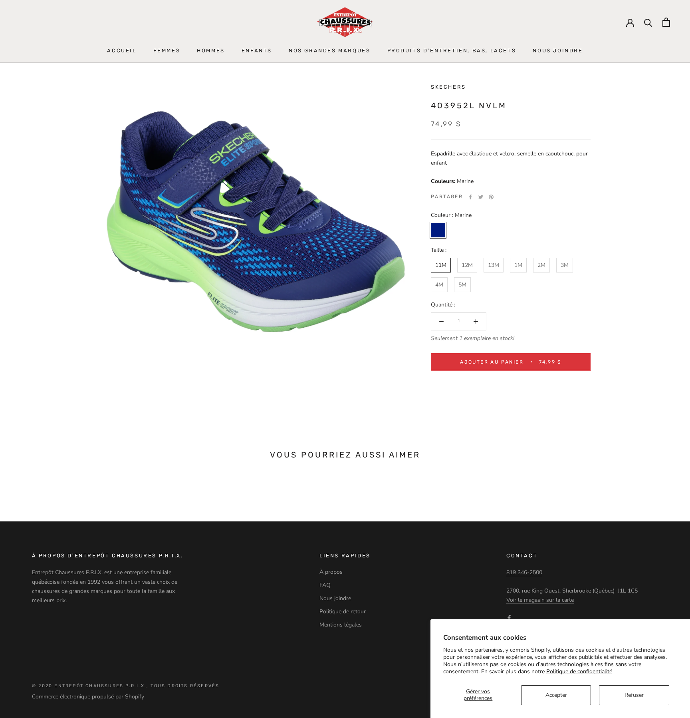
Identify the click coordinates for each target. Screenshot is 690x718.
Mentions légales (340, 624)
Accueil (121, 51)
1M (518, 265)
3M (565, 265)
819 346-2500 (524, 572)
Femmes (166, 51)
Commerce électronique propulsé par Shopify (88, 696)
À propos (331, 572)
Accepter (556, 695)
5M (462, 284)
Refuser (634, 695)
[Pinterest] (491, 197)
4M (439, 284)
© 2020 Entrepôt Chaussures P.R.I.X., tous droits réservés (125, 685)
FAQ (325, 585)
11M (440, 265)
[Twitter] (480, 197)
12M (467, 265)
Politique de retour (342, 611)
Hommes (211, 51)
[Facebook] (470, 197)
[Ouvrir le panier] (666, 22)
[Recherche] (648, 22)
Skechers (448, 87)
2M (541, 265)
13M (493, 265)
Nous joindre (558, 51)
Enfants (257, 51)
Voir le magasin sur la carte (540, 600)
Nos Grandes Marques (329, 51)
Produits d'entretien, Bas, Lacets (451, 51)
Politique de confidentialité (579, 671)
